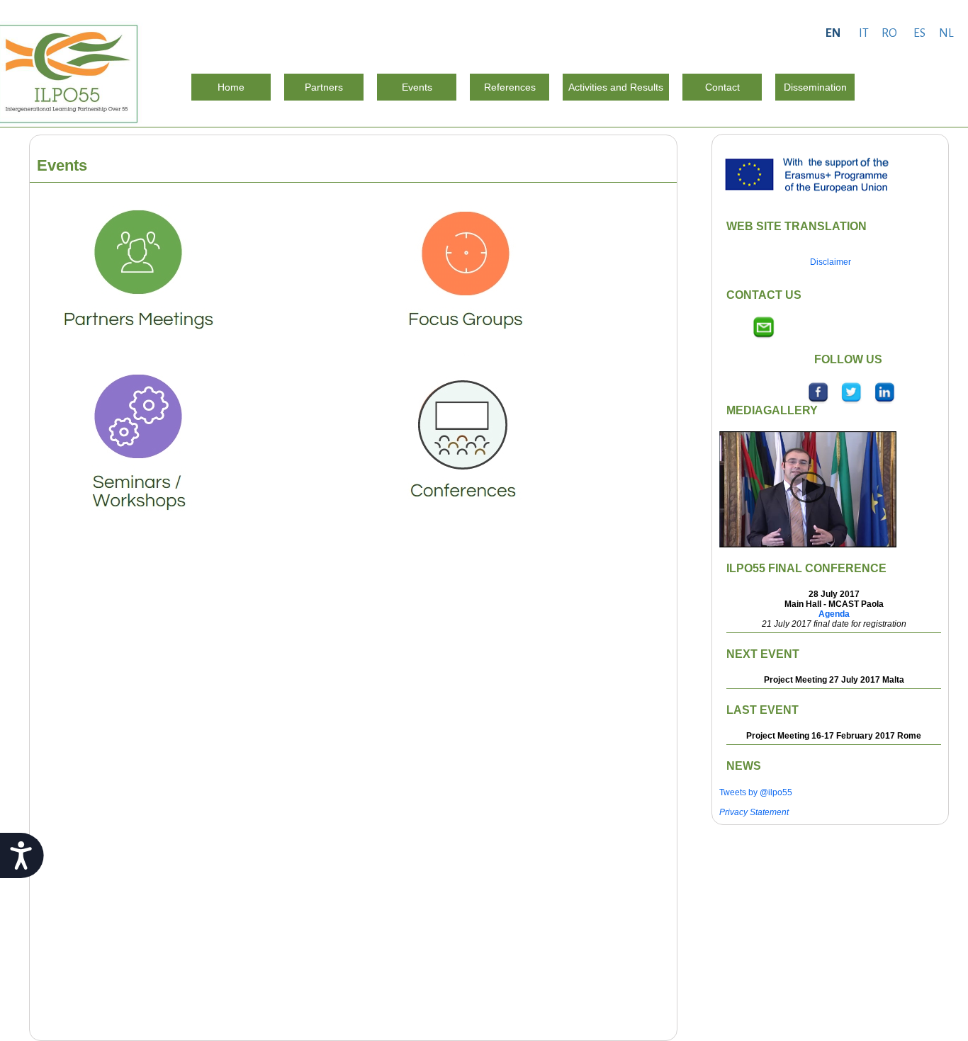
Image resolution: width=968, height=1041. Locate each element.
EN (833, 33)
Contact (722, 87)
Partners (324, 87)
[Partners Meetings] (138, 275)
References (510, 87)
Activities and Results (615, 87)
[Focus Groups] (462, 275)
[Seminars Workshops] (138, 445)
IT (864, 33)
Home (231, 87)
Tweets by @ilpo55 (755, 792)
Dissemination (815, 87)
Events (417, 87)
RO (889, 33)
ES (919, 33)
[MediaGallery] (807, 489)
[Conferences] (462, 445)
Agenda (834, 614)
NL (946, 33)
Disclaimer (830, 262)
